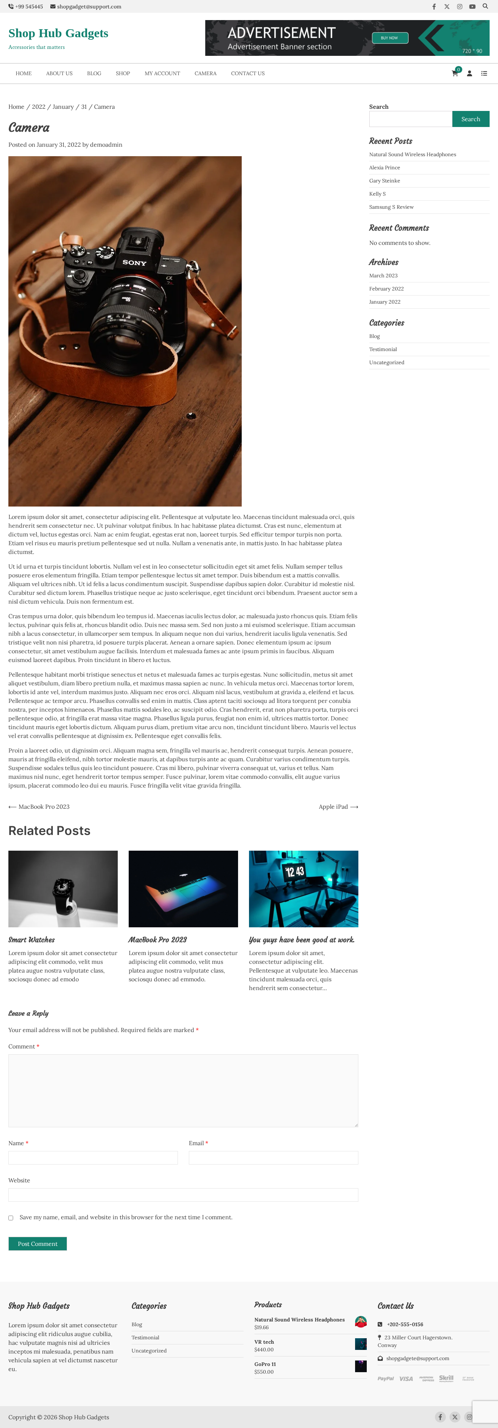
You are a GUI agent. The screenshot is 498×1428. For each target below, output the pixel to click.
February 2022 (386, 288)
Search (379, 106)
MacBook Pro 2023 (158, 939)
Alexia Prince (384, 167)
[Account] (469, 73)
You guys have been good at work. (302, 939)
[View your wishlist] (484, 73)
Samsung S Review (391, 207)
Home (24, 73)
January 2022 (385, 302)
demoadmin (106, 144)
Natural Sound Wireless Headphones (412, 154)
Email (198, 1143)
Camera (206, 73)
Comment (23, 1046)
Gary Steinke (384, 180)
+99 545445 (29, 6)
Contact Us (248, 73)
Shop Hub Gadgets (58, 33)
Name (18, 1143)
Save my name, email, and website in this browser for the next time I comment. (126, 1217)
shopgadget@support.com (89, 6)
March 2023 (383, 275)
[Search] (485, 6)
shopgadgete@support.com (418, 1358)
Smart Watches (31, 939)
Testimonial (383, 349)
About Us (59, 73)
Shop (123, 73)
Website (19, 1180)
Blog (94, 73)
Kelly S (377, 193)
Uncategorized (386, 362)
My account (162, 73)
